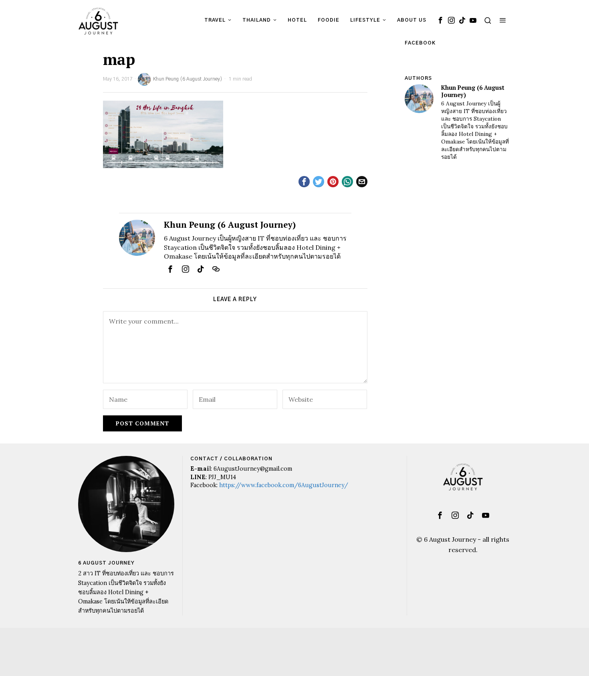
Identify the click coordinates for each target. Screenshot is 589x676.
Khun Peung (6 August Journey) (187, 79)
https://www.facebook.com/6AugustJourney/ (283, 485)
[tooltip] (440, 20)
